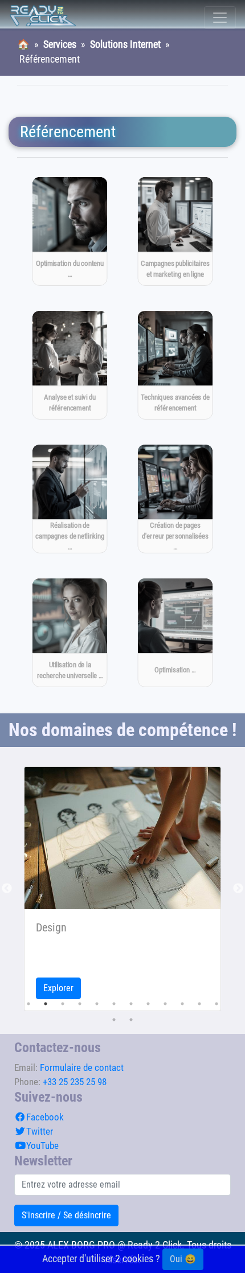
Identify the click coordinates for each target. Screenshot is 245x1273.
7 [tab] (131, 1003)
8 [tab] (148, 1003)
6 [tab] (114, 1003)
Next (238, 888)
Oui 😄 (183, 1259)
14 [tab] (131, 1019)
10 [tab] (182, 1003)
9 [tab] (165, 1003)
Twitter (39, 1131)
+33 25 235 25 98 (75, 1081)
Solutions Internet (125, 44)
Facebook (45, 1117)
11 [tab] (199, 1003)
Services (59, 44)
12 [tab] (216, 1003)
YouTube (42, 1145)
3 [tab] (62, 1003)
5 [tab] (97, 1003)
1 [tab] (28, 1003)
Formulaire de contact (82, 1067)
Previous (7, 888)
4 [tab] (79, 1003)
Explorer (58, 988)
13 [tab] (114, 1019)
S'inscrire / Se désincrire (66, 1215)
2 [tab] (45, 1003)
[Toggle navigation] (220, 17)
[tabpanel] (122, 888)
